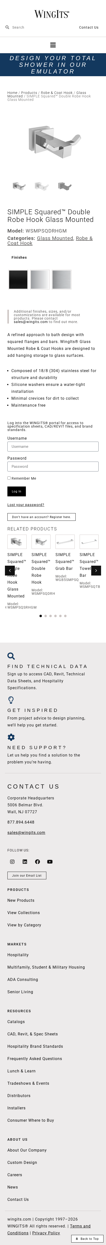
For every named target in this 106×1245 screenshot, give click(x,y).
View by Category (24, 925)
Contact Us (89, 27)
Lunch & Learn (21, 1071)
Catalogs (16, 1021)
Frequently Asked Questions (34, 1058)
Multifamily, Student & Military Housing (46, 967)
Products (29, 93)
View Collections (23, 912)
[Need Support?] (11, 737)
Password (17, 458)
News (12, 1187)
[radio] (18, 279)
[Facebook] (37, 862)
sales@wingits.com (31, 322)
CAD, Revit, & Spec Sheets (32, 1034)
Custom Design (22, 1162)
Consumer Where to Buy (30, 1120)
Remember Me (23, 478)
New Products (21, 900)
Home (12, 93)
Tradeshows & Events (28, 1083)
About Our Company (27, 1150)
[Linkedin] (25, 862)
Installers (16, 1108)
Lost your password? (25, 505)
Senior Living (20, 992)
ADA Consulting (22, 979)
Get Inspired (33, 710)
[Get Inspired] (11, 700)
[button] (53, 45)
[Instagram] (12, 862)
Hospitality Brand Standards (35, 1046)
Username (17, 438)
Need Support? (37, 747)
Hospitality (18, 955)
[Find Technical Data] (11, 656)
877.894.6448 (21, 822)
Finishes (19, 257)
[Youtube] (50, 862)
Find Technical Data (47, 666)
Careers (14, 1175)
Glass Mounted (55, 238)
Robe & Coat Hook (57, 93)
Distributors (19, 1095)
